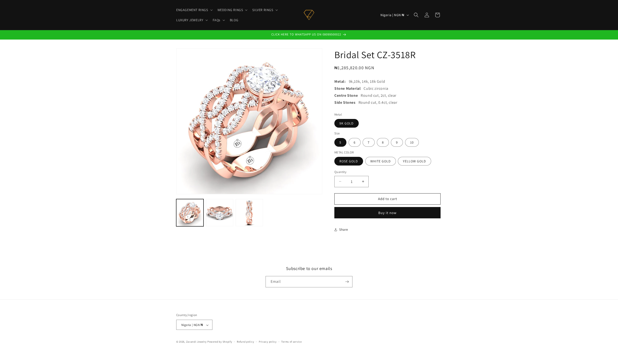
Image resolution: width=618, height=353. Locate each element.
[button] (194, 10)
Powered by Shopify (219, 342)
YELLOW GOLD (414, 161)
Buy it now (387, 212)
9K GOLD (346, 123)
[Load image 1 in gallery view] (190, 212)
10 (412, 142)
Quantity (340, 172)
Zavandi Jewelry (196, 342)
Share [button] (343, 229)
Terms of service (291, 341)
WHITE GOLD (380, 161)
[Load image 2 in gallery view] (219, 212)
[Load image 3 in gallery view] (249, 212)
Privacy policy (268, 341)
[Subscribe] (347, 281)
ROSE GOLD (348, 161)
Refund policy (245, 341)
